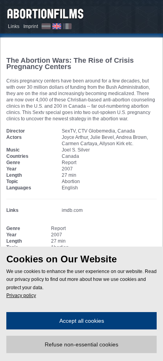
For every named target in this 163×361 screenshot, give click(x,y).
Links (13, 26)
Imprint (30, 26)
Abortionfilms (45, 12)
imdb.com (72, 210)
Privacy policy (21, 295)
